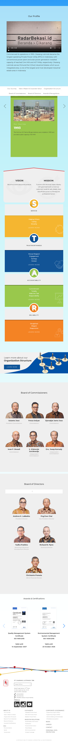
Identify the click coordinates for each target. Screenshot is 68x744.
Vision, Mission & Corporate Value (30, 89)
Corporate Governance (55, 710)
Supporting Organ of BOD (53, 714)
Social (5, 730)
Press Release (28, 728)
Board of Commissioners (17, 93)
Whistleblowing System (52, 719)
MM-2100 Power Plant (31, 714)
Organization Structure (52, 89)
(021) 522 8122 (19, 694)
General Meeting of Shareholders (54, 716)
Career (48, 724)
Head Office (18, 684)
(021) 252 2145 (19, 696)
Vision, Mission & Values (10, 714)
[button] (64, 626)
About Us (6, 710)
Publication (28, 723)
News (48, 721)
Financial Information (30, 725)
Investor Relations (32, 719)
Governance (7, 732)
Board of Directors (34, 93)
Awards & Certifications (10, 723)
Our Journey (12, 89)
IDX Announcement (30, 730)
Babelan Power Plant (30, 716)
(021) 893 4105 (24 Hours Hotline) (24, 697)
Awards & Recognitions (51, 93)
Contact (49, 727)
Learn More (12, 367)
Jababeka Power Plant (31, 712)
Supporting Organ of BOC (53, 712)
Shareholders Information (31, 721)
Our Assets (29, 710)
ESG (4, 726)
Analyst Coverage (29, 732)
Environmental (8, 728)
